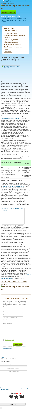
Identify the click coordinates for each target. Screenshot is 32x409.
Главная (3, 18)
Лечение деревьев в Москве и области (14, 36)
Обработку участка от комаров (10, 118)
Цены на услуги (6, 279)
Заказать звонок (8, 12)
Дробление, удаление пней (13, 47)
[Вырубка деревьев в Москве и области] (16, 1)
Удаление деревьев (11, 42)
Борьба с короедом (11, 40)
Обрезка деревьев (10, 33)
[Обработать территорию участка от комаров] (16, 73)
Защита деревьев (10, 31)
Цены (6, 49)
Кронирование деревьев (12, 44)
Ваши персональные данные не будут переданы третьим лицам (15, 388)
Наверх (3, 357)
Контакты (8, 52)
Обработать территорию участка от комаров (14, 20)
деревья (28, 274)
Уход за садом (9, 28)
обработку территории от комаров (13, 186)
